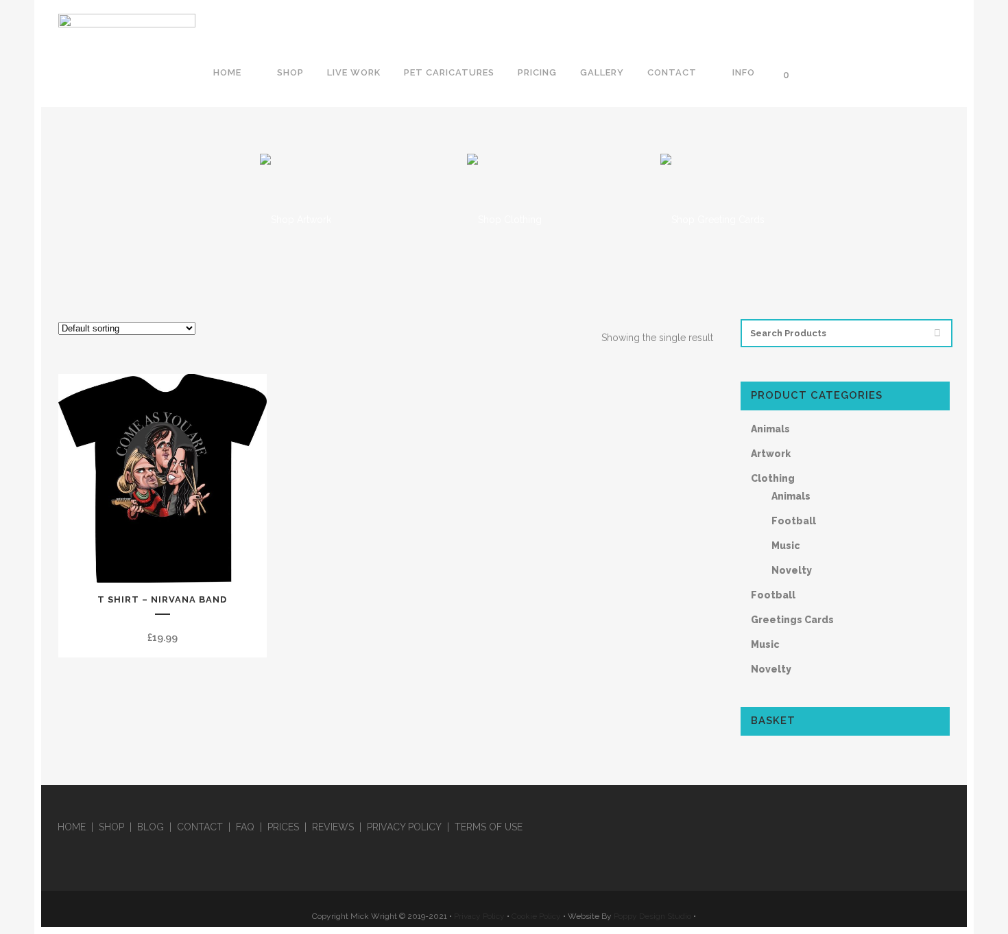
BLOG (150, 826)
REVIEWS (333, 826)
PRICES (283, 826)
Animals (770, 428)
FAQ (245, 826)
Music (785, 545)
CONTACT (200, 826)
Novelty (791, 570)
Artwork (771, 453)
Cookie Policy (536, 916)
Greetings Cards (792, 619)
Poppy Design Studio (653, 916)
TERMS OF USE (489, 826)
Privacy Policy (479, 916)
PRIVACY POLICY (404, 826)
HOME (72, 826)
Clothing (773, 478)
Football (793, 520)
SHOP (111, 826)
